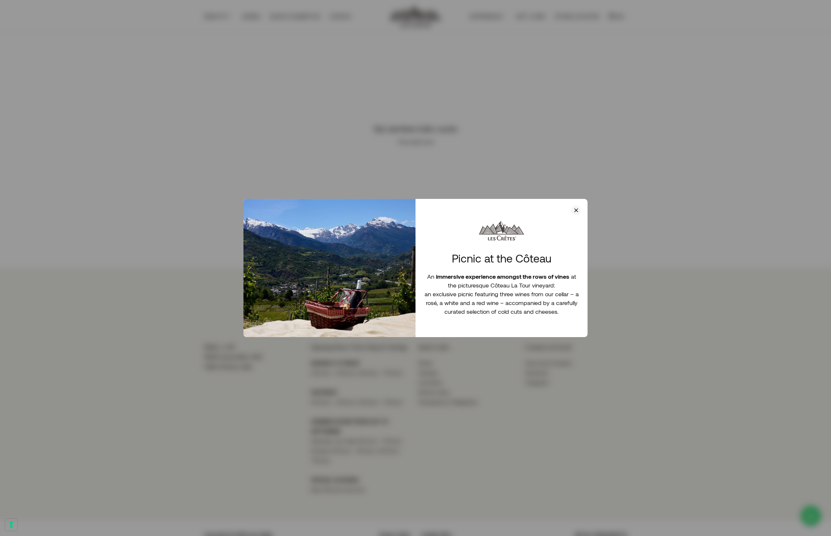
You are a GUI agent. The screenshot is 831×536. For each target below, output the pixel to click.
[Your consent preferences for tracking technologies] (11, 524)
